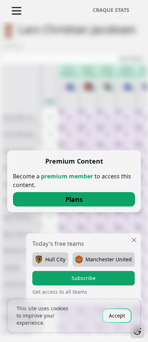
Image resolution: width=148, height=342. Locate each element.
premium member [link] (67, 176)
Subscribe (83, 278)
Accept (117, 315)
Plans (74, 199)
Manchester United (108, 259)
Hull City (55, 259)
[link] (74, 199)
